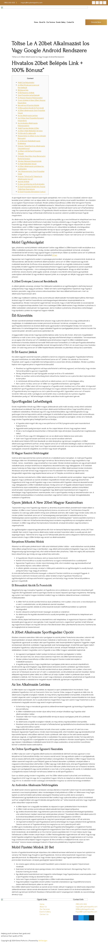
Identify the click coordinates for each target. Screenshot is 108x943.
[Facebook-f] (93, 2)
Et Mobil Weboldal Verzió (27, 164)
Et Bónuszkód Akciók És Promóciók (31, 108)
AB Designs (42, 941)
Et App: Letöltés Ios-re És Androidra (31, 184)
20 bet (54, 255)
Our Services (50, 22)
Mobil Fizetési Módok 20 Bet (28, 128)
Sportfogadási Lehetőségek (29, 95)
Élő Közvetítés (23, 90)
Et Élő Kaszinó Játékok (26, 93)
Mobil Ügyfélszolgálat (26, 82)
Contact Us (70, 22)
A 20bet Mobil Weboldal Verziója (30, 131)
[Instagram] (104, 2)
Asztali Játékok (23, 181)
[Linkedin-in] (101, 2)
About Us (42, 22)
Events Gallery (61, 22)
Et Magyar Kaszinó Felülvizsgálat (30, 98)
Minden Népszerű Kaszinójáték (29, 161)
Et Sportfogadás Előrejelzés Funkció (31, 192)
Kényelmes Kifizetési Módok (28, 105)
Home (36, 22)
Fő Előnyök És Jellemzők (27, 133)
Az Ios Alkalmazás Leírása (28, 115)
